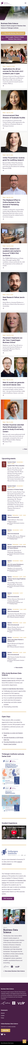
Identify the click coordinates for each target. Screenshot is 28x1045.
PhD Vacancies (8, 898)
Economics (12, 880)
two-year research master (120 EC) (12, 679)
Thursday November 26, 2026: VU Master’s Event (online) (13, 743)
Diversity (3, 1013)
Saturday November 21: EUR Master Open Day (13, 738)
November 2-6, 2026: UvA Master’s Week (13, 734)
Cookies (2, 1015)
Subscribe (5, 1030)
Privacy (2, 1018)
